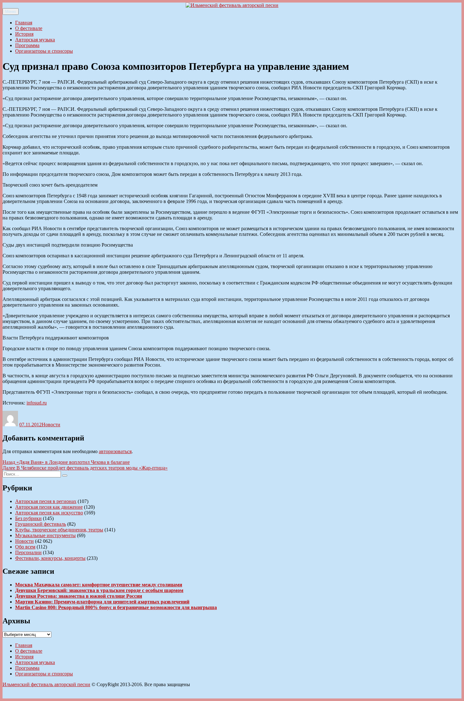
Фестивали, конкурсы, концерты (50, 558)
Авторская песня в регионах (45, 501)
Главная (23, 22)
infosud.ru (37, 402)
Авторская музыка (35, 39)
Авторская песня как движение (49, 507)
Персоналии (28, 552)
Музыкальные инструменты (45, 535)
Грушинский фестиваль (40, 524)
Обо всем (25, 546)
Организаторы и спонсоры (44, 51)
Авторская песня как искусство (49, 512)
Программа (27, 45)
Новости (51, 424)
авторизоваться (115, 451)
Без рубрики (28, 518)
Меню (10, 11)
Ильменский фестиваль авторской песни (46, 684)
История (24, 34)
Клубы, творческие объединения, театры (59, 529)
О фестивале (28, 28)
